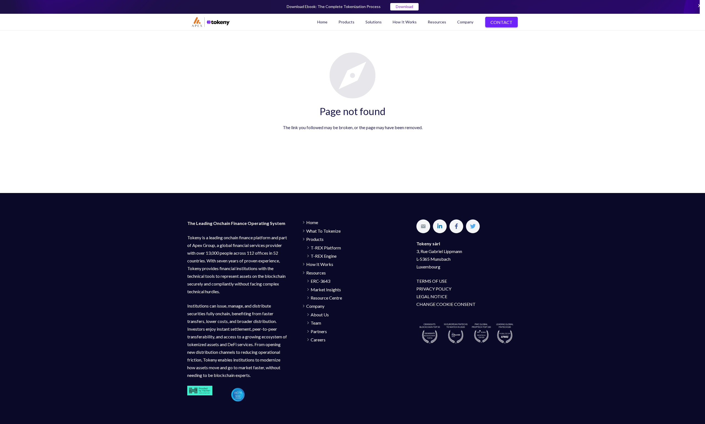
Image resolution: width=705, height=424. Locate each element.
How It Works (319, 264)
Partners (319, 331)
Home (312, 222)
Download (404, 6)
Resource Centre (326, 297)
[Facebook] (456, 226)
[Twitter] (473, 226)
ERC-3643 (320, 281)
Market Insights (326, 289)
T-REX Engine (324, 256)
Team (316, 322)
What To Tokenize (323, 230)
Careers (318, 339)
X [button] (699, 5)
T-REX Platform (326, 247)
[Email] (423, 226)
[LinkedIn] (440, 226)
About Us (320, 314)
